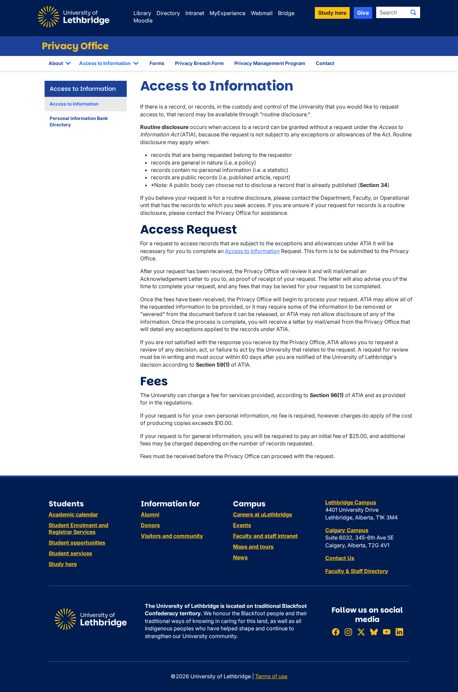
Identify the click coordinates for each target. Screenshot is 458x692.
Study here (63, 564)
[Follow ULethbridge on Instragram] (348, 631)
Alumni (150, 514)
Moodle (143, 20)
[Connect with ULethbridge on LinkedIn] (399, 631)
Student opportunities (77, 542)
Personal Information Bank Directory (79, 121)
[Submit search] (413, 12)
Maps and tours (253, 546)
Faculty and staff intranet (265, 535)
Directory (168, 13)
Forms (157, 63)
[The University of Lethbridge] (91, 618)
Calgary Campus (346, 530)
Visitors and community (172, 535)
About (56, 63)
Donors (150, 525)
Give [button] (363, 12)
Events (242, 525)
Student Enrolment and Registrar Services (78, 528)
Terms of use (271, 676)
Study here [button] (332, 12)
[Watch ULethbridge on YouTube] (386, 631)
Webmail (262, 13)
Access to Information (105, 63)
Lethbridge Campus (350, 502)
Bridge (286, 13)
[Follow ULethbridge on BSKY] (373, 631)
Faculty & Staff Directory (356, 571)
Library (142, 13)
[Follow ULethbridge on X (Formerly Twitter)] (361, 631)
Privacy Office (75, 46)
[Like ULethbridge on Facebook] (335, 631)
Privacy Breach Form (199, 63)
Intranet (194, 13)
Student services (70, 553)
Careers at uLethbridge (262, 514)
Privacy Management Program (269, 63)
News (240, 557)
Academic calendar (73, 514)
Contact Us (339, 558)
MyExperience (227, 13)
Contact (325, 63)
